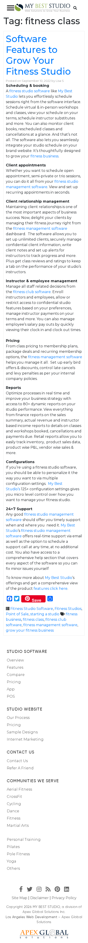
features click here (50, 588)
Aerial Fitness (19, 789)
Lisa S (60, 81)
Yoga (11, 861)
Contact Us (17, 761)
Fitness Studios (68, 609)
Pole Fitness (18, 854)
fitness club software (32, 292)
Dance (13, 811)
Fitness (13, 818)
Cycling (14, 804)
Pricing (14, 682)
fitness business (44, 156)
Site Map (19, 898)
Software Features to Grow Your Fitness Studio (38, 55)
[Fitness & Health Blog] (42, 8)
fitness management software (40, 228)
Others (13, 868)
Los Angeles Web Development (31, 917)
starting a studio (44, 614)
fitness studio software (29, 91)
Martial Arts (18, 825)
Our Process (18, 718)
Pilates (13, 847)
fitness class (33, 619)
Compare (16, 675)
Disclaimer (39, 898)
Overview (15, 660)
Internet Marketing (25, 739)
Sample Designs (22, 732)
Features (15, 667)
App (11, 689)
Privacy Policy (64, 898)
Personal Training (24, 839)
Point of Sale (17, 614)
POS (11, 696)
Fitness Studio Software (31, 609)
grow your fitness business (30, 630)
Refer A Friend (20, 768)
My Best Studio (58, 578)
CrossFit (14, 796)
